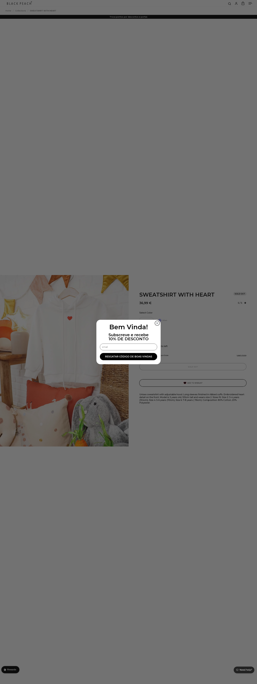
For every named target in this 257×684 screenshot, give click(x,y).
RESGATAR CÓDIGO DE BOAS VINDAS (128, 356)
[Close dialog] (157, 323)
